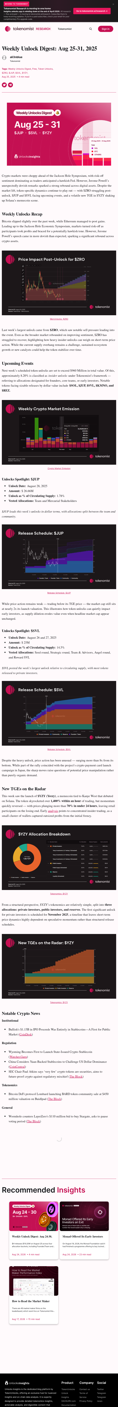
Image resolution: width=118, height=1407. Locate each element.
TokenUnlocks (68, 1389)
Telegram (101, 1393)
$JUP (11, 72)
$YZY (25, 72)
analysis (53, 811)
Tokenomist (65, 28)
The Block (54, 1099)
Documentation (68, 1405)
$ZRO (5, 72)
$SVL (18, 72)
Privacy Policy (85, 1401)
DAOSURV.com (68, 1401)
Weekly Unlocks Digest (19, 68)
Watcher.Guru (18, 1057)
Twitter (100, 1389)
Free (34, 68)
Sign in (106, 28)
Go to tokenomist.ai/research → (92, 11)
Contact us (84, 1389)
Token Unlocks (45, 68)
